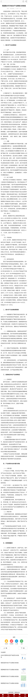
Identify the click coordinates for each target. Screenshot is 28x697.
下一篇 (22, 648)
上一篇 (5, 648)
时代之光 (17, 692)
